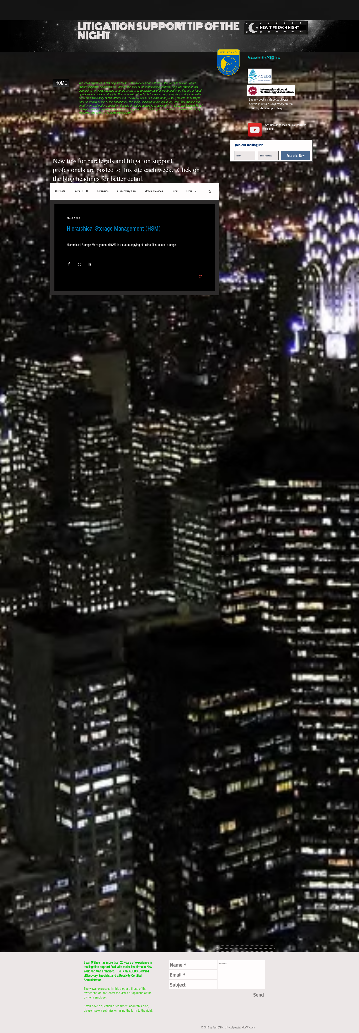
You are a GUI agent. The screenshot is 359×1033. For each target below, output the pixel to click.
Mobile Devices (154, 191)
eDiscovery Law (126, 191)
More (189, 191)
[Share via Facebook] (69, 264)
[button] (209, 191)
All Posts (59, 191)
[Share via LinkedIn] (89, 264)
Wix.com (250, 1027)
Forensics (103, 191)
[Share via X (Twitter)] (79, 264)
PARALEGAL (81, 191)
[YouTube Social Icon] (255, 130)
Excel (174, 191)
